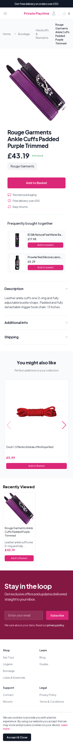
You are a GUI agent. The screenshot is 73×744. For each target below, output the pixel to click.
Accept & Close (17, 737)
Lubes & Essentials (14, 677)
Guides (43, 664)
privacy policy (55, 625)
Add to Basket (36, 183)
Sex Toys (8, 657)
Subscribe (57, 615)
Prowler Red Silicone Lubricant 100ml (50, 257)
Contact (8, 694)
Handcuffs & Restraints (42, 33)
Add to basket (45, 245)
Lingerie (8, 664)
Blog (42, 657)
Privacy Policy (48, 694)
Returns (8, 701)
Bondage (24, 34)
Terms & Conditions (51, 701)
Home (7, 34)
